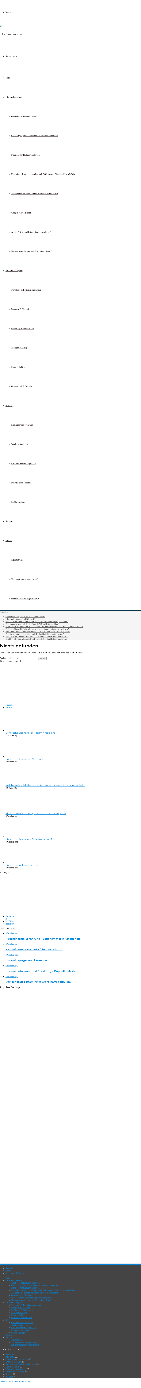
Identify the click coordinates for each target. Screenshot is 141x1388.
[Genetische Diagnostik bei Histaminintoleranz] (21, 730)
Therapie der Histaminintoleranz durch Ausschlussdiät (34, 193)
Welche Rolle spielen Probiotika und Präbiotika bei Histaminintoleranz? (37, 636)
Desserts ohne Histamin (21, 483)
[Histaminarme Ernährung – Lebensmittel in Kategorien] (21, 811)
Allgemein (10, 1357)
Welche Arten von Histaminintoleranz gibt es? (31, 232)
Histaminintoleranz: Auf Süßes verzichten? (29, 839)
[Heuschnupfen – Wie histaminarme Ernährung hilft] (19, 1231)
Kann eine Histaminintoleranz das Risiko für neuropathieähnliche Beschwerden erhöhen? (44, 626)
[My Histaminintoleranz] (11, 34)
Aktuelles (10, 1354)
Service (9, 540)
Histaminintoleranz (14, 97)
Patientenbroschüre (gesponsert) (25, 598)
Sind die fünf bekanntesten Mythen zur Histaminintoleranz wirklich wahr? (38, 631)
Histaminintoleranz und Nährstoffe (21, 619)
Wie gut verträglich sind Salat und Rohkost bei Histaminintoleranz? (35, 634)
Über (8, 1271)
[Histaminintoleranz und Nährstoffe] (21, 756)
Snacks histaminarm (19, 444)
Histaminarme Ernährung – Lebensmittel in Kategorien (36, 813)
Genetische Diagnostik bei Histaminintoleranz (25, 616)
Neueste (9, 705)
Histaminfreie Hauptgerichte (23, 463)
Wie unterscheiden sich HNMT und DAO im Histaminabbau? (32, 624)
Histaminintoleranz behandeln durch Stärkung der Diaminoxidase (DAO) (43, 174)
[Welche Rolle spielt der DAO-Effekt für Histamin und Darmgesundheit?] (21, 783)
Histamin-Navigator (14, 270)
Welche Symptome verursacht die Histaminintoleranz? (34, 135)
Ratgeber (9, 521)
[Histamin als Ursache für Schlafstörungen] (22, 1262)
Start (8, 78)
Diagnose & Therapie (20, 309)
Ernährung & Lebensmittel (22, 328)
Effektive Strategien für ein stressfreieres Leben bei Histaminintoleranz (36, 639)
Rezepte (9, 405)
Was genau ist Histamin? (21, 213)
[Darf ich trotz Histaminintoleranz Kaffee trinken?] (22, 1141)
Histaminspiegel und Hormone (22, 865)
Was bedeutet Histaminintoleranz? (25, 116)
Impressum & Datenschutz (17, 1273)
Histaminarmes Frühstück (22, 425)
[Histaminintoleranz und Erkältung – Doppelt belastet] (22, 1111)
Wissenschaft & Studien (21, 386)
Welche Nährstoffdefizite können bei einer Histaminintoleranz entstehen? (37, 629)
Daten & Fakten (18, 367)
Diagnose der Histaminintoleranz (25, 155)
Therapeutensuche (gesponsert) (24, 579)
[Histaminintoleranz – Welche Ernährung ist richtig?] (13, 1201)
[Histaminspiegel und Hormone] (21, 862)
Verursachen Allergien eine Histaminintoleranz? (31, 251)
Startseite (9, 1268)
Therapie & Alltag (19, 348)
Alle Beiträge (17, 560)
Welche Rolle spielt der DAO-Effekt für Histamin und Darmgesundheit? (37, 621)
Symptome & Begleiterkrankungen (26, 290)
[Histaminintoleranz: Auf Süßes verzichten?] (21, 837)
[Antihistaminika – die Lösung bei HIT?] (27, 1170)
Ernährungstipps (18, 502)
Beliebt (9, 707)
